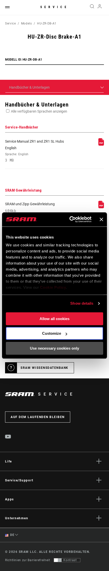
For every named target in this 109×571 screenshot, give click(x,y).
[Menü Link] (7, 7)
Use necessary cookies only (54, 348)
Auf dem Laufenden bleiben (38, 417)
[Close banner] (101, 219)
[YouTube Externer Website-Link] (8, 437)
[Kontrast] (58, 560)
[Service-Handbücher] (101, 144)
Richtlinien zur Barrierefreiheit (27, 560)
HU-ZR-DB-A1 (47, 23)
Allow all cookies (54, 319)
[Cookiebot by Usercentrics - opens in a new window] (70, 219)
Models (26, 23)
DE (11, 535)
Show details (81, 303)
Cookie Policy (53, 287)
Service (54, 7)
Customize (51, 333)
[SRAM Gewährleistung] (101, 207)
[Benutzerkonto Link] (99, 8)
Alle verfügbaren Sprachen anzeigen (39, 111)
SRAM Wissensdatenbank (44, 368)
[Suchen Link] (91, 7)
